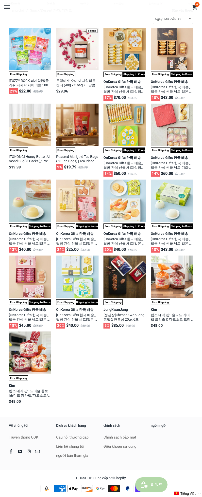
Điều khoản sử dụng (119, 446)
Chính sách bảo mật (119, 437)
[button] (188, 493)
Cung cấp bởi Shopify (109, 478)
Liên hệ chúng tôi (70, 446)
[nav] (7, 5)
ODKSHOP (84, 478)
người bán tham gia (72, 455)
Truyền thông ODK (23, 437)
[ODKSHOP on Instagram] (29, 451)
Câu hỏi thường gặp (72, 437)
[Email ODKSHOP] (38, 451)
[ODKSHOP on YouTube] (20, 451)
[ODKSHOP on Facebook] (11, 451)
